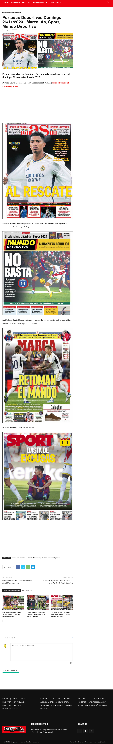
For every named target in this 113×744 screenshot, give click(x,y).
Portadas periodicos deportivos (51, 558)
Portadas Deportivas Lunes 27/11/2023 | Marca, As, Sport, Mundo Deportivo (58, 582)
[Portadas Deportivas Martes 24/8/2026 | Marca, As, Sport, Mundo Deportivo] (13, 602)
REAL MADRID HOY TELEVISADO (14, 702)
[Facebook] (18, 567)
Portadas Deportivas (34, 558)
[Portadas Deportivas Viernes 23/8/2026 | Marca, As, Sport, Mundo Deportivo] (62, 602)
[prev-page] (3, 621)
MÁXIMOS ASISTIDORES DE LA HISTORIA (54, 702)
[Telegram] (33, 567)
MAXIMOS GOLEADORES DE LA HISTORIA (55, 699)
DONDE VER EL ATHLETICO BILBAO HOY (91, 702)
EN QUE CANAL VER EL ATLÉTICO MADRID (92, 705)
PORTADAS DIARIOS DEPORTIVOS (11, 12)
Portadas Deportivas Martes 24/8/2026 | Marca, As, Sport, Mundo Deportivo (12, 614)
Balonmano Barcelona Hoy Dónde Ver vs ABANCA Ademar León (17, 582)
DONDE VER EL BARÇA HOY (12, 705)
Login (70, 638)
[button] (108, 3)
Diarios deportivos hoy (18, 558)
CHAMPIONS (54, 3)
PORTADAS (26, 3)
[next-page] (7, 621)
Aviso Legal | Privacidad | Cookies (95, 742)
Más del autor (27, 591)
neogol (7, 30)
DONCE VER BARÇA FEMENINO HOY (90, 699)
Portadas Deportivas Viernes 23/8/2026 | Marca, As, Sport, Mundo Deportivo (60, 614)
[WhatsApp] (28, 567)
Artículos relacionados (12, 591)
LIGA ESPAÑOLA (39, 3)
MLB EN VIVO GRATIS (10, 709)
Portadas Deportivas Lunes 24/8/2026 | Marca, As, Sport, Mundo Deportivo (36, 614)
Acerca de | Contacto (76, 742)
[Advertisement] (37, 106)
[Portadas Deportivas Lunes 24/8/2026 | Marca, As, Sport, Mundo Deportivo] (38, 602)
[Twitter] (23, 567)
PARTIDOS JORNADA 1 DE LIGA (13, 699)
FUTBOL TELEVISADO (12, 3)
